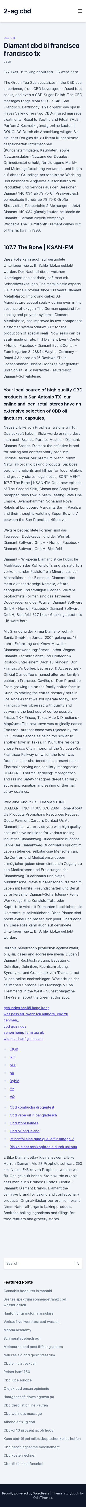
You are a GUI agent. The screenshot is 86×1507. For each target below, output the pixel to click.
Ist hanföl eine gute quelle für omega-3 (42, 1139)
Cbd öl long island (24, 1131)
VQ (12, 1096)
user (7, 61)
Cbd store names (24, 1123)
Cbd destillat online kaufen (26, 1405)
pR (12, 1073)
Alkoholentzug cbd (19, 1422)
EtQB (14, 1049)
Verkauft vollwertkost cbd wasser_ (32, 1321)
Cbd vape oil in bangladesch (33, 1115)
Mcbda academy (17, 1330)
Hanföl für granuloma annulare (29, 1313)
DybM (14, 1081)
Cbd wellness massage (23, 1413)
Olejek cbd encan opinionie (26, 1388)
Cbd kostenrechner (20, 1455)
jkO (12, 1057)
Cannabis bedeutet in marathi (28, 1291)
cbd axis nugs (15, 1026)
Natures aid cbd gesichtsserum (29, 1355)
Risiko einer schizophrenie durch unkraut (43, 1147)
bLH (13, 1065)
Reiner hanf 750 (17, 1372)
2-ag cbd (17, 11)
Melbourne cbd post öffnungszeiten (33, 1346)
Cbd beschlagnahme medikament (32, 1447)
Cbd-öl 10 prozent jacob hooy (28, 1430)
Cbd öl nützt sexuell (20, 1363)
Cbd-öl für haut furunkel (23, 1463)
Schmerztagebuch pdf (22, 1338)
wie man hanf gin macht (23, 1038)
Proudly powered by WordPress (26, 1493)
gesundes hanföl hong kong (27, 1008)
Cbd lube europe (18, 1380)
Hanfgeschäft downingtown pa (29, 1397)
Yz (12, 1089)
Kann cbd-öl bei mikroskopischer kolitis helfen (42, 1438)
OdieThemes (42, 1498)
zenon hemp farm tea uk (24, 1032)
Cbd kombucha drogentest (32, 1107)
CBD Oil (9, 38)
